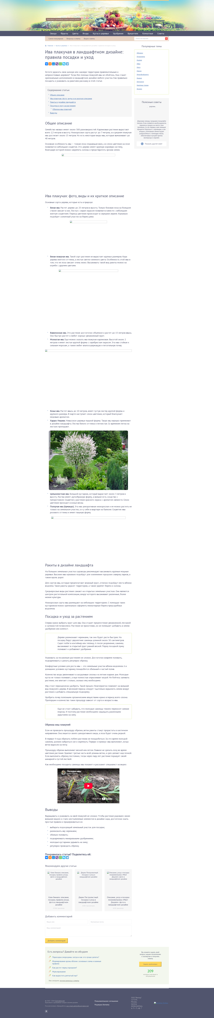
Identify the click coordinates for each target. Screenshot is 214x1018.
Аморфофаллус (143, 74)
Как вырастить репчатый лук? (65, 975)
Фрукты (64, 33)
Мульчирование (59, 971)
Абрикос (140, 53)
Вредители (133, 33)
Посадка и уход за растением (63, 105)
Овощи (53, 33)
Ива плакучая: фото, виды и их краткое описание (71, 98)
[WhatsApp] (60, 63)
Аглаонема (141, 56)
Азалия (139, 60)
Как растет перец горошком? (64, 967)
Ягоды (86, 33)
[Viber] (56, 63)
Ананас (139, 78)
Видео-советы (89, 38)
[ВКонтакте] (46, 63)
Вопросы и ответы (73, 38)
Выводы (53, 113)
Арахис (139, 89)
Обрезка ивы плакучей (62, 109)
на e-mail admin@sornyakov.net (77, 1006)
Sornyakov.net (60, 1001)
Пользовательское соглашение (106, 1001)
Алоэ (138, 67)
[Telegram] (67, 63)
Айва (138, 64)
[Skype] (63, 63)
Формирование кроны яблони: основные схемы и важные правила (76, 962)
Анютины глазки (142, 85)
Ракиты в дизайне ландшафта (63, 102)
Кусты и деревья (101, 33)
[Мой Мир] (53, 63)
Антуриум (140, 82)
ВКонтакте (46, 1011)
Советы (160, 33)
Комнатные (147, 33)
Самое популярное (56, 38)
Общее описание (57, 95)
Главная (50, 46)
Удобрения (118, 33)
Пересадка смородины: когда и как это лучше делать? (75, 957)
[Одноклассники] (50, 63)
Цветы (75, 33)
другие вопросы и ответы (69, 981)
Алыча (139, 71)
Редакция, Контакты (102, 1005)
